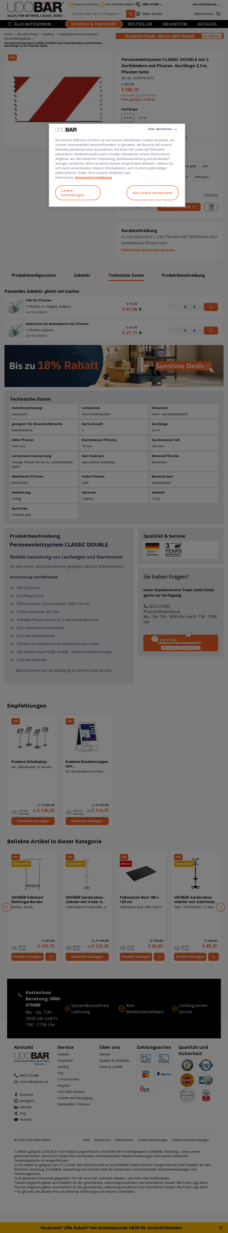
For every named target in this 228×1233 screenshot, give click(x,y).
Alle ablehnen (160, 129)
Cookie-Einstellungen (72, 192)
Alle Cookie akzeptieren (153, 193)
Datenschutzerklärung (93, 177)
